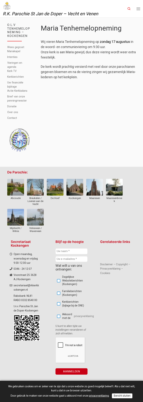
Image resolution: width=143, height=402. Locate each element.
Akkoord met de (75, 316)
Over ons (12, 112)
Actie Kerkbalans (17, 90)
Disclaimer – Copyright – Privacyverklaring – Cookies (115, 269)
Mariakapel (13, 51)
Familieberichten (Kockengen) (72, 293)
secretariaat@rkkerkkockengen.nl (26, 287)
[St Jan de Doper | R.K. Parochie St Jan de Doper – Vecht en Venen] (7, 5)
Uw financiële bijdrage (15, 84)
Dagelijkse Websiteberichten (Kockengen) (72, 280)
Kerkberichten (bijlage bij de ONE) (73, 303)
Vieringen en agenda (14, 64)
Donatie (12, 106)
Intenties (12, 57)
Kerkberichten (15, 76)
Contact (12, 117)
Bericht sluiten (122, 395)
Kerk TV (12, 70)
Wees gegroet (15, 47)
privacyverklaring (84, 316)
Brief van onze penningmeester (17, 98)
